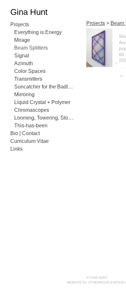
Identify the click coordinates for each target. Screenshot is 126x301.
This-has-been (30, 125)
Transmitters (28, 79)
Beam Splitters (31, 48)
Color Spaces (30, 71)
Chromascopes (31, 110)
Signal (21, 55)
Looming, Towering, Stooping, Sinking (44, 118)
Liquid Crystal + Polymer (42, 102)
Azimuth (23, 63)
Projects (19, 24)
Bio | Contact (25, 133)
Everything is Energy (38, 32)
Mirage (22, 40)
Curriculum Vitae (29, 141)
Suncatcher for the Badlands (44, 86)
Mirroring (24, 94)
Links (16, 149)
